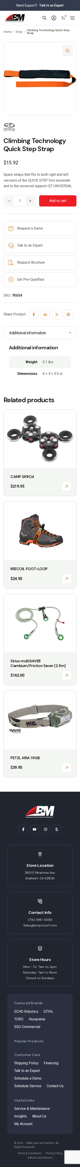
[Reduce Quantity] (9, 200)
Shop (19, 31)
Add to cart (57, 201)
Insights (20, 1116)
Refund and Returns (40, 1157)
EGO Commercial (27, 1027)
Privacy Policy (54, 1153)
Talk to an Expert (51, 5)
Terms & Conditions (29, 1153)
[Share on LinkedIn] (45, 314)
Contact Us (55, 1086)
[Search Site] (44, 18)
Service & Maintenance (32, 1108)
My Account (23, 1124)
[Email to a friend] (68, 314)
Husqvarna (37, 1019)
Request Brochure (31, 262)
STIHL (48, 1011)
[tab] (40, 332)
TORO (18, 1019)
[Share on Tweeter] (57, 314)
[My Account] (53, 18)
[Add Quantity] (30, 200)
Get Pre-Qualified (30, 279)
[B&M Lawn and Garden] (15, 18)
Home (7, 31)
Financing (51, 1063)
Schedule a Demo (28, 1078)
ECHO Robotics (26, 1011)
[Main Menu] (72, 18)
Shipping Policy (26, 1063)
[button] (67, 50)
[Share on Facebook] (33, 314)
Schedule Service (27, 1086)
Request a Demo (30, 228)
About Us (39, 1116)
